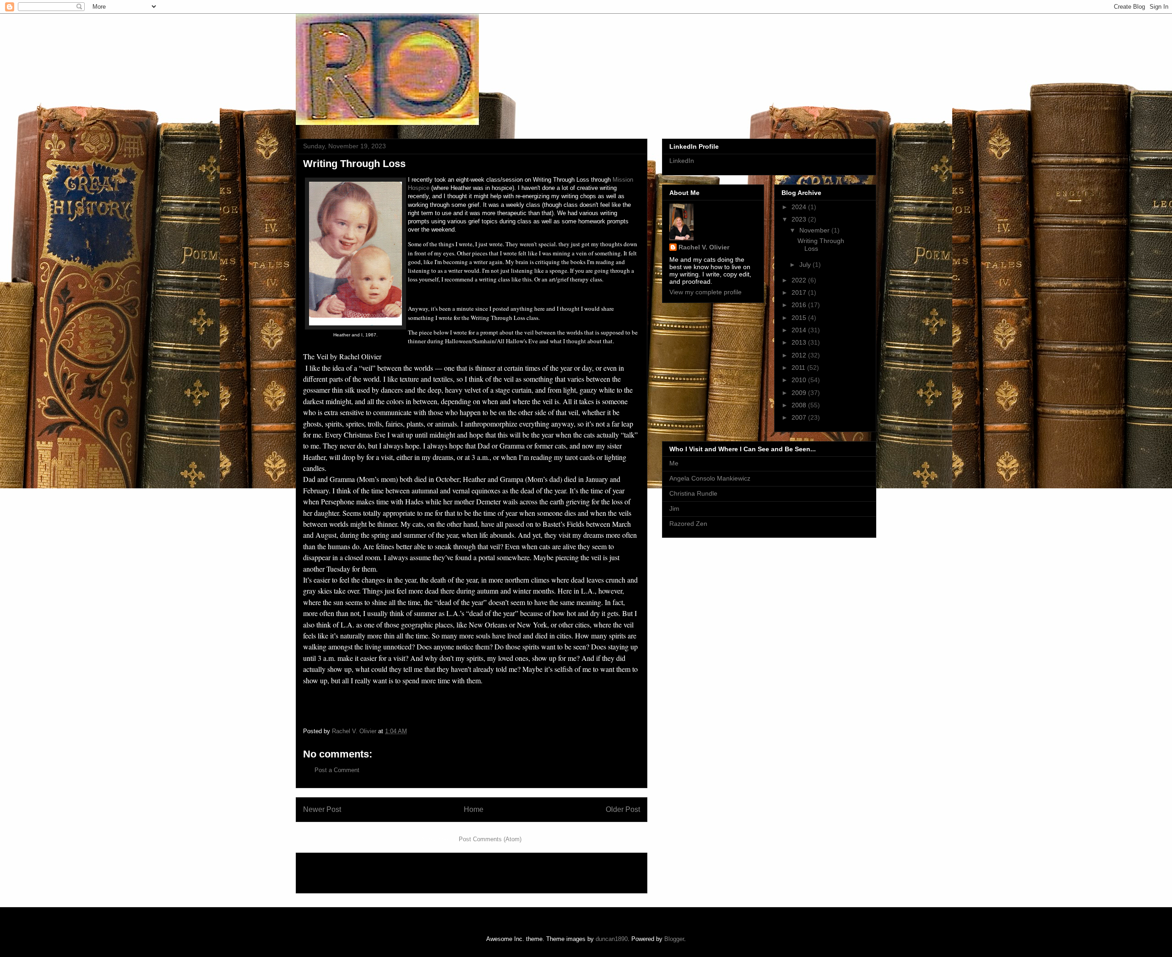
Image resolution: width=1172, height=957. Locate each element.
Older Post (623, 809)
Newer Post (322, 809)
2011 (799, 367)
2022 (800, 280)
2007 (800, 417)
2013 (800, 342)
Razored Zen (688, 523)
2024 (800, 207)
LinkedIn (681, 160)
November (815, 230)
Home (473, 809)
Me (673, 463)
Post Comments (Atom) (490, 839)
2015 (800, 317)
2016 (800, 304)
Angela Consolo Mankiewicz (709, 478)
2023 (800, 219)
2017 (800, 292)
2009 (800, 392)
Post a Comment (337, 770)
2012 (800, 355)
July (806, 264)
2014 (800, 330)
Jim (674, 508)
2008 (800, 405)
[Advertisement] (356, 870)
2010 (800, 380)
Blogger (674, 938)
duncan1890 (612, 938)
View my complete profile (705, 292)
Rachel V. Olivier (703, 247)
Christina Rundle (693, 493)
